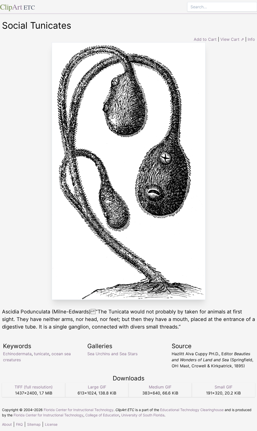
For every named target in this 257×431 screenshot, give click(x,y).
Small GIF (223, 386)
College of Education (102, 415)
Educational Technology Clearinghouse (192, 410)
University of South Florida (142, 415)
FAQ (19, 424)
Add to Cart (205, 39)
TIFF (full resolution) (34, 386)
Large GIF (97, 386)
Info (251, 39)
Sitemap (34, 424)
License (51, 424)
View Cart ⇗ (232, 39)
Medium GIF (160, 386)
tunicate (41, 353)
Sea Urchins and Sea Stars (112, 353)
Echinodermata (17, 353)
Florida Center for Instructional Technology (78, 410)
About (7, 424)
